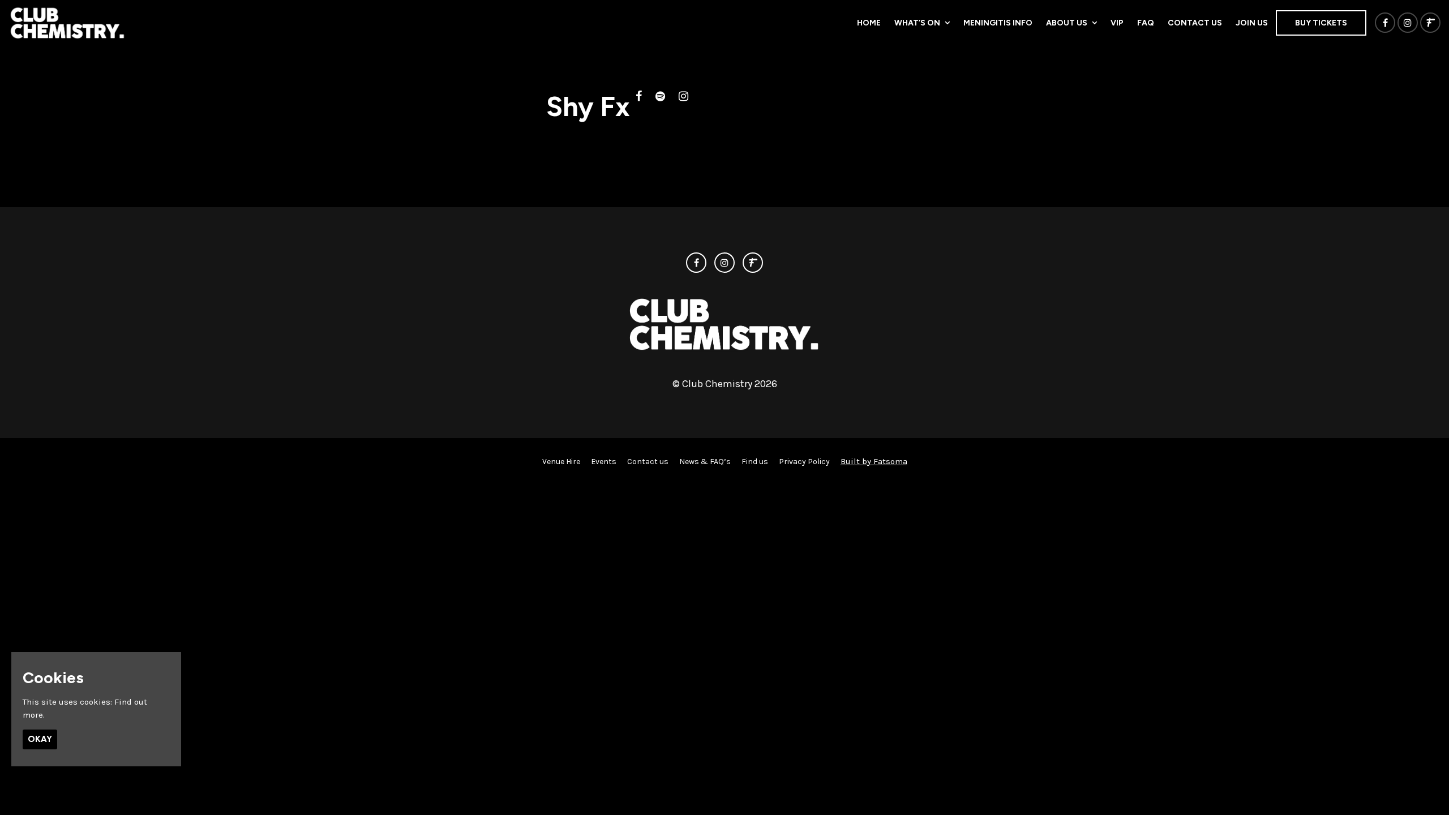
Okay (40, 739)
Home (869, 23)
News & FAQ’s (705, 461)
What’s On (917, 23)
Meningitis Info (997, 23)
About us (1066, 23)
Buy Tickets (1321, 23)
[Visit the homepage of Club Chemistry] (67, 22)
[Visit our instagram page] (1407, 23)
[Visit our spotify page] (660, 97)
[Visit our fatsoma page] (1430, 23)
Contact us (1195, 23)
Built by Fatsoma (874, 461)
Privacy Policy (804, 461)
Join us (1252, 23)
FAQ (1145, 23)
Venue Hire (561, 461)
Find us (754, 461)
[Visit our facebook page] (1385, 23)
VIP (1117, 23)
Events (603, 461)
